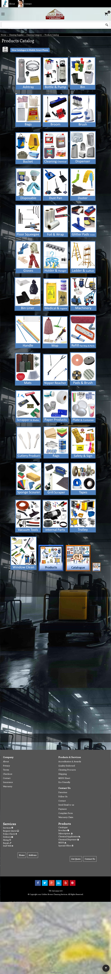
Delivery (7, 836)
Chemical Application (68, 836)
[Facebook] (38, 883)
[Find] (107, 25)
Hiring (6, 840)
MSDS (61, 842)
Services (7, 827)
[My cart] (106, 14)
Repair (6, 843)
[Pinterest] (72, 883)
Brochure (63, 830)
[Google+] (52, 883)
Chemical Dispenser (67, 839)
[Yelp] (66, 883)
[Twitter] (45, 883)
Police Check (9, 833)
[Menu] (3, 14)
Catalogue (63, 827)
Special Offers (65, 845)
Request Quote (10, 830)
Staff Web (7, 845)
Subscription (64, 833)
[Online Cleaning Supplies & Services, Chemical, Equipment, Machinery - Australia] (55, 14)
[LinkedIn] (59, 883)
